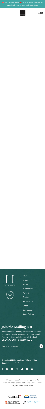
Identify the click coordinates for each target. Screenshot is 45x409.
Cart (40, 12)
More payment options (22, 132)
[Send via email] (27, 173)
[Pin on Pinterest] (22, 173)
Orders (25, 305)
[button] (31, 173)
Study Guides (28, 314)
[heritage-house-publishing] (22, 13)
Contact (26, 297)
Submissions (28, 301)
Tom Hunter (22, 96)
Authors (26, 292)
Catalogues (27, 309)
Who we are (28, 288)
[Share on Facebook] (13, 173)
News (25, 275)
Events (25, 280)
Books (25, 284)
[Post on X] (18, 173)
